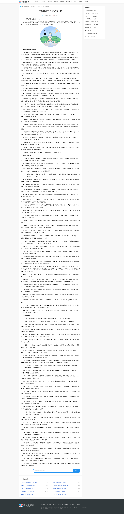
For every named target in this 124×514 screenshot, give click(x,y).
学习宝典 (50, 1)
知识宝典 (68, 1)
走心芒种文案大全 (89, 30)
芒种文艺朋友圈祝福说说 (91, 33)
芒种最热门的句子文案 (90, 19)
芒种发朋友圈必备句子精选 (91, 24)
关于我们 (43, 504)
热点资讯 (44, 1)
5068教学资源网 (25, 6)
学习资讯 (81, 1)
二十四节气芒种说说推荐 (91, 16)
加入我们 (49, 504)
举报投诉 (78, 504)
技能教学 (62, 1)
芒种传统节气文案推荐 (90, 36)
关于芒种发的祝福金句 (90, 27)
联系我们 (55, 504)
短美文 (86, 1)
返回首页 (37, 1)
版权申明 (60, 504)
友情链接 (72, 504)
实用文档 (74, 1)
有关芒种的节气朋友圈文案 (91, 13)
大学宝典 (56, 1)
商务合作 (66, 504)
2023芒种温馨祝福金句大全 (91, 21)
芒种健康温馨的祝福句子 (91, 10)
